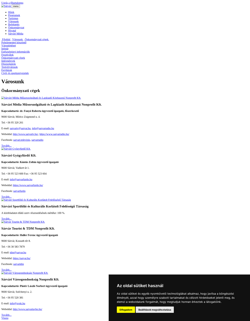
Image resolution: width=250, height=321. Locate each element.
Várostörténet (8, 45)
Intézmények (8, 60)
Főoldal (6, 39)
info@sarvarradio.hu (43, 128)
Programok (14, 15)
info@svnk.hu (17, 303)
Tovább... (6, 145)
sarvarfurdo (19, 191)
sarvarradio (37, 139)
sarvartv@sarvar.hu (20, 128)
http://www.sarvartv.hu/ (25, 134)
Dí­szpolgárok (8, 63)
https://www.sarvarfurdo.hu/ (28, 185)
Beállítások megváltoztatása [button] (154, 309)
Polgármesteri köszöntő (13, 42)
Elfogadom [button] (126, 309)
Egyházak (6, 70)
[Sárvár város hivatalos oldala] (6, 6)
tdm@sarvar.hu (18, 252)
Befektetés (13, 24)
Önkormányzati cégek (36, 39)
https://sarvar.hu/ (21, 258)
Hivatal (12, 30)
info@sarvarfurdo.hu (21, 179)
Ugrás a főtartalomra (12, 2)
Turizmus (13, 18)
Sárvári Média (15, 33)
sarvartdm (18, 264)
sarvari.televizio (21, 139)
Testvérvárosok (9, 67)
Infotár (5, 48)
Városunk (13, 21)
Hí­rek (11, 12)
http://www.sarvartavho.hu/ (27, 309)
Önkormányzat (16, 27)
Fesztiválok (7, 54)
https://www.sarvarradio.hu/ (54, 134)
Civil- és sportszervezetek (15, 73)
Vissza (4, 318)
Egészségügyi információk (15, 51)
